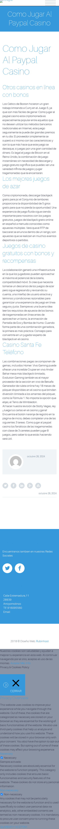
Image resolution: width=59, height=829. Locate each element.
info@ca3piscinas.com (25, 611)
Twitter (5, 485)
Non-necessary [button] (9, 790)
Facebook (13, 485)
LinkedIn (22, 485)
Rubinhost (42, 641)
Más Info (25, 663)
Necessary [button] (6, 753)
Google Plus (30, 485)
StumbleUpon (38, 485)
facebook (20, 568)
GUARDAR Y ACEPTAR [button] (13, 827)
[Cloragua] (6, 2)
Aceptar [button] (15, 663)
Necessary (10, 757)
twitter (7, 568)
